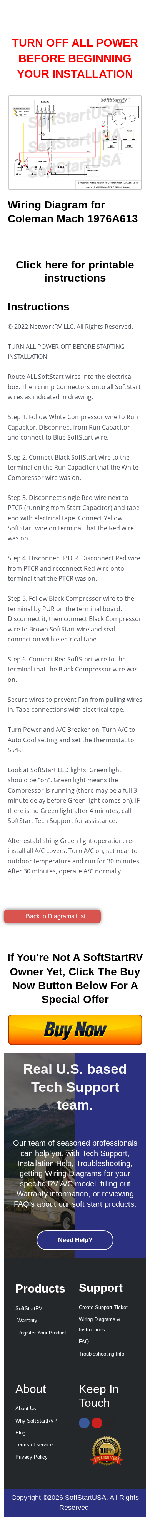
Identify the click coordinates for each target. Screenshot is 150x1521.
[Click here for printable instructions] (75, 243)
